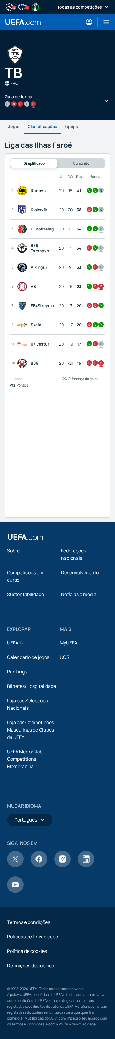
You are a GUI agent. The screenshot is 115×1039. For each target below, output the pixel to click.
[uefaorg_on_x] (15, 865)
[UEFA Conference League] (35, 6)
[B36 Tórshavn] (23, 248)
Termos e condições (28, 922)
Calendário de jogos (28, 657)
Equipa (71, 126)
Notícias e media (78, 594)
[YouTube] (15, 891)
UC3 (64, 657)
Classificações (42, 126)
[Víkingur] (23, 267)
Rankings (17, 671)
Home (23, 22)
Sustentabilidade (25, 594)
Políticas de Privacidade (32, 936)
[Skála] (23, 325)
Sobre (13, 550)
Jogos (14, 126)
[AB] (23, 286)
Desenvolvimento (80, 572)
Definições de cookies (30, 965)
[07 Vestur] (23, 344)
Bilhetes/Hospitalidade (31, 686)
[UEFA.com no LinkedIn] (86, 865)
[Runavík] (23, 190)
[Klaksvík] (23, 210)
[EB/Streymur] (23, 305)
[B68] (23, 363)
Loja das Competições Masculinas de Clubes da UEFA (30, 729)
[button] (104, 22)
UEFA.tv (15, 642)
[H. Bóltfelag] (23, 229)
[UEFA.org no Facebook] (39, 865)
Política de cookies (27, 951)
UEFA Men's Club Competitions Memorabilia (24, 759)
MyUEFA (68, 642)
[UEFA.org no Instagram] (62, 865)
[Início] (25, 537)
